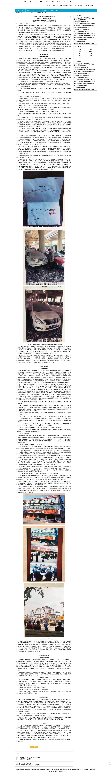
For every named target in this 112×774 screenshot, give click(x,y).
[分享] (110, 763)
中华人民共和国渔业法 (26, 763)
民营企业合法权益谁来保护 (80, 39)
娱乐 (30, 1)
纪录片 (41, 1)
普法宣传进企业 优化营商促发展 (82, 27)
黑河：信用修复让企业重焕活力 (81, 31)
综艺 (47, 1)
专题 (64, 1)
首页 (22, 12)
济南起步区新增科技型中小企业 (81, 21)
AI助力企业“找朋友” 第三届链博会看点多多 (52, 5)
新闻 (25, 1)
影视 (53, 1)
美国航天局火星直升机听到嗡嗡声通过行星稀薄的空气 (87, 35)
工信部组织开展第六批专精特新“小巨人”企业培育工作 (87, 33)
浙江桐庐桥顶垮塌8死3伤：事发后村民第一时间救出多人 (87, 43)
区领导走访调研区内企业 (80, 20)
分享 (35, 746)
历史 (70, 1)
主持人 (58, 1)
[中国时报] (24, 6)
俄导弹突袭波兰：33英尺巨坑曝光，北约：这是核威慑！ (79, 5)
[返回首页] (18, 1)
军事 (36, 1)
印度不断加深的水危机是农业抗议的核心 (30, 764)
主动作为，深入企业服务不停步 (81, 29)
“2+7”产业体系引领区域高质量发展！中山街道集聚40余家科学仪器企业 (91, 25)
